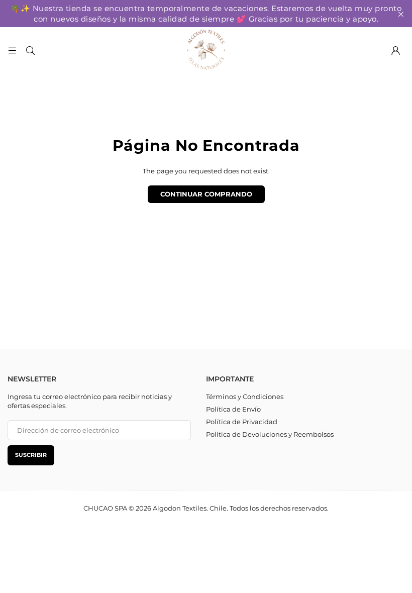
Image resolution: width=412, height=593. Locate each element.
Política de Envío (233, 409)
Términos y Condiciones (244, 396)
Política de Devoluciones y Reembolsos (270, 434)
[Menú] (12, 50)
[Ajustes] (395, 50)
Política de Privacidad (241, 422)
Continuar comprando (206, 194)
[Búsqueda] (30, 50)
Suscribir (31, 454)
